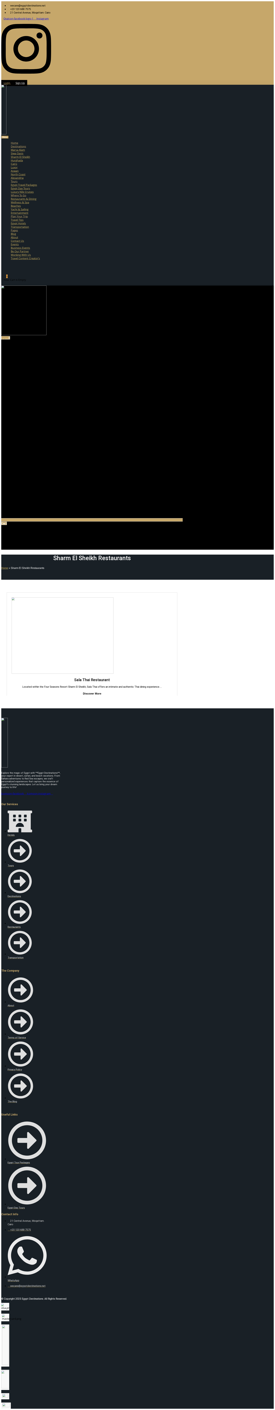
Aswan (15, 171)
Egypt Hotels (18, 223)
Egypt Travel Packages (24, 185)
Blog (13, 234)
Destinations (18, 146)
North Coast (18, 174)
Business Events (20, 248)
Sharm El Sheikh (20, 157)
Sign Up (20, 83)
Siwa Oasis (17, 153)
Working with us (21, 255)
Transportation (20, 227)
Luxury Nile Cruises (22, 192)
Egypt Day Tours (20, 188)
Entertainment (19, 213)
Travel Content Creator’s (25, 258)
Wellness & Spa (20, 202)
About (14, 237)
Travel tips (17, 220)
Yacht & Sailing (19, 209)
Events (15, 244)
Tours (14, 181)
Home (14, 143)
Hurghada (17, 160)
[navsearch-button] (5, 266)
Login (7, 83)
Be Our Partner (20, 251)
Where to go (18, 195)
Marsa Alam (18, 150)
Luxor (14, 167)
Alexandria (17, 178)
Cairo (14, 164)
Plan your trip (19, 216)
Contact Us (17, 241)
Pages (14, 230)
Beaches (16, 206)
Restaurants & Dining (23, 199)
